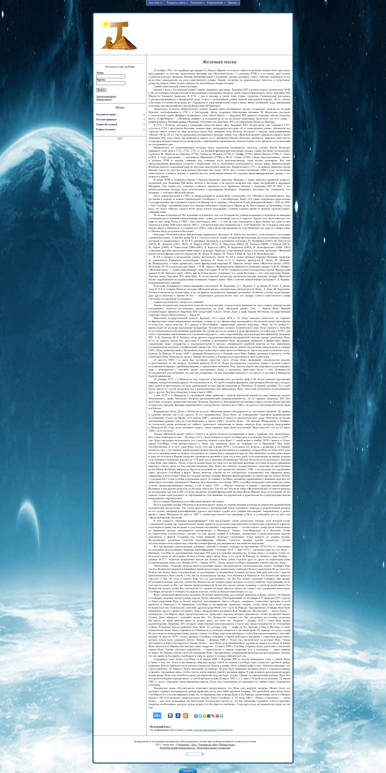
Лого (194, 744)
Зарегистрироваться (106, 96)
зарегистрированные (205, 729)
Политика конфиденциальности (177, 747)
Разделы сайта (176, 2)
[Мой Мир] (209, 716)
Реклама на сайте (208, 744)
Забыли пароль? (104, 99)
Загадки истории (106, 114)
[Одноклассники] (204, 716)
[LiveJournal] (213, 716)
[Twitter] (200, 716)
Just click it (155, 2)
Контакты (183, 744)
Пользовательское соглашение (214, 747)
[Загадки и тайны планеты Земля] (120, 34)
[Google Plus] (217, 716)
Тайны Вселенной (106, 124)
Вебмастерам (227, 744)
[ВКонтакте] (196, 716)
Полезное (196, 2)
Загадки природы (106, 119)
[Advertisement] (219, 34)
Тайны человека (105, 129)
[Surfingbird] (221, 716)
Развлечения (215, 2)
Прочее (232, 2)
